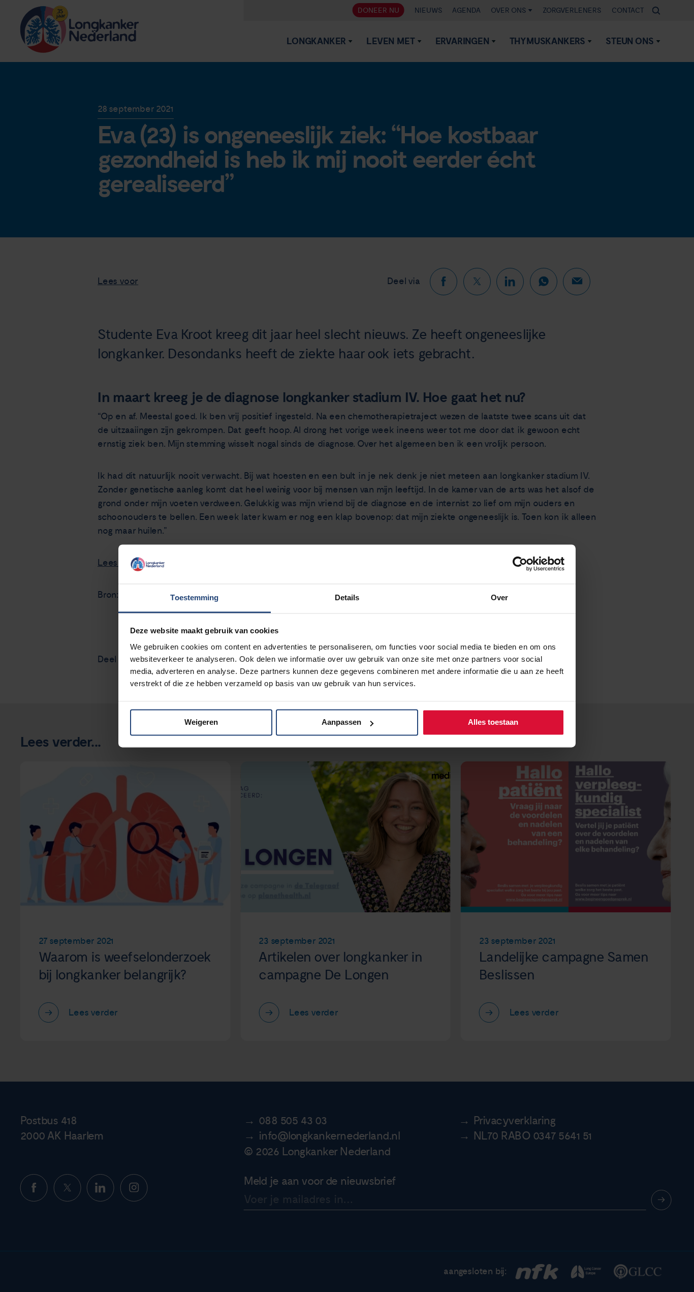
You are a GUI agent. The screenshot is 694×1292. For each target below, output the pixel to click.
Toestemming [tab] (194, 597)
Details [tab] (347, 597)
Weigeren (201, 722)
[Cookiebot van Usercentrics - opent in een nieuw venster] (520, 564)
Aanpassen (341, 722)
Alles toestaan (493, 722)
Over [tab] (499, 597)
